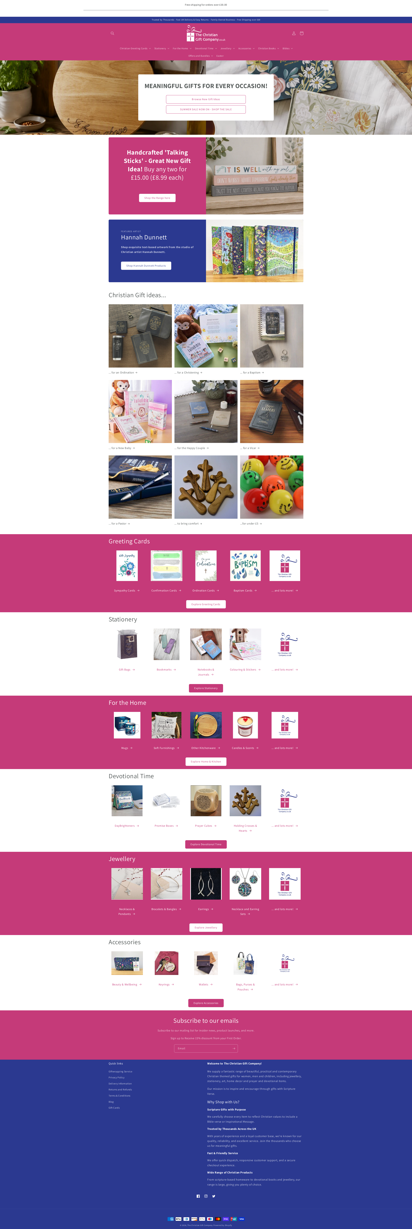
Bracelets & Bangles (164, 909)
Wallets (203, 984)
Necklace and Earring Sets (245, 911)
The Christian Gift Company (200, 1225)
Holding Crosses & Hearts (245, 828)
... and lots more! (283, 590)
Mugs (124, 748)
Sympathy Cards (124, 590)
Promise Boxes (164, 825)
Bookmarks (164, 669)
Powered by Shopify (222, 1225)
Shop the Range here (157, 198)
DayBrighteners (125, 825)
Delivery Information (120, 1083)
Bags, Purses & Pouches (245, 987)
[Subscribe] (234, 1048)
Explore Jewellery (206, 927)
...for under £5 (249, 523)
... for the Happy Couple (189, 448)
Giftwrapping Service (120, 1071)
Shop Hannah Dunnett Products (146, 265)
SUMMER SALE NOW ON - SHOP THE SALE (206, 109)
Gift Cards (114, 1107)
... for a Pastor (117, 523)
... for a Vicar (248, 448)
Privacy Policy (116, 1077)
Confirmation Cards (164, 590)
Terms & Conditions (119, 1095)
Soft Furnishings (164, 748)
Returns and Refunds (120, 1089)
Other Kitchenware (203, 748)
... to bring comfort (186, 523)
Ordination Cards (203, 590)
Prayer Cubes (203, 825)
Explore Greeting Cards (206, 604)
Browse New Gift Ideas (206, 99)
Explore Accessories (206, 1003)
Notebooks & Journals (206, 672)
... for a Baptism (250, 372)
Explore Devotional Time (206, 844)
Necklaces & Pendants (126, 911)
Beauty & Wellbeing (124, 984)
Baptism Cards (243, 590)
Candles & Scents (243, 748)
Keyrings (164, 984)
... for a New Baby (120, 448)
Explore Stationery (206, 688)
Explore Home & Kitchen (206, 761)
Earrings (203, 909)
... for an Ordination (121, 372)
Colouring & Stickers (243, 669)
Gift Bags (124, 669)
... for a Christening (186, 372)
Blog (111, 1101)
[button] (112, 33)
